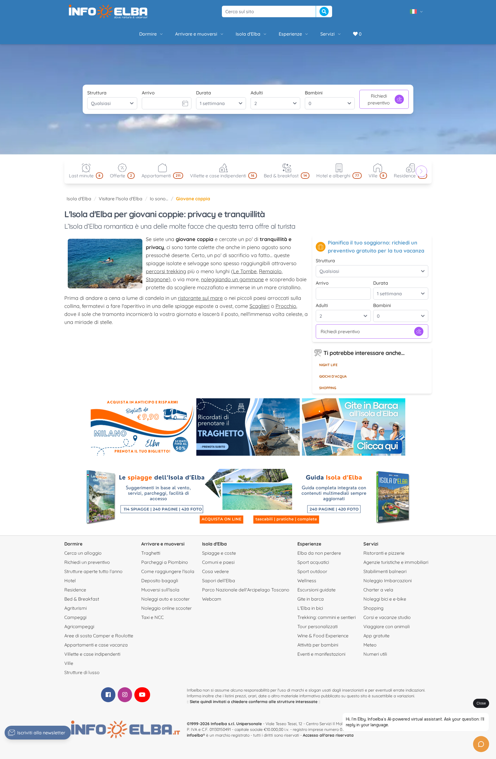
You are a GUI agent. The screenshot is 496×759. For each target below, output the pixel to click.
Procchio (286, 306)
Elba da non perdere (319, 553)
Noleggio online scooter (166, 608)
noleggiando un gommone (232, 279)
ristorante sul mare (200, 298)
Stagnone (157, 279)
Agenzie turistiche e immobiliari (395, 562)
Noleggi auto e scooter (165, 599)
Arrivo (148, 93)
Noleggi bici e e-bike (384, 599)
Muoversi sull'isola (160, 590)
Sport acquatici (313, 562)
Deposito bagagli (159, 580)
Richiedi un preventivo (87, 562)
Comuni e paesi (218, 562)
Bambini (314, 93)
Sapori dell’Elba (218, 580)
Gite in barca (310, 599)
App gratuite (376, 635)
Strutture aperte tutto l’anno (93, 571)
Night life (328, 365)
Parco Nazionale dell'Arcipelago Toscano (245, 590)
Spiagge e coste (219, 553)
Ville (68, 663)
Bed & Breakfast (81, 599)
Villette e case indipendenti (92, 654)
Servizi (327, 34)
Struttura (96, 93)
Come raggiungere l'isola (167, 571)
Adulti (257, 93)
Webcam (211, 599)
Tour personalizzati (317, 626)
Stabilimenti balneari (384, 571)
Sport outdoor (312, 571)
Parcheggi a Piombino (164, 562)
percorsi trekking (166, 271)
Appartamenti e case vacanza (96, 645)
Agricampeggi (79, 626)
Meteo (370, 645)
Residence (75, 590)
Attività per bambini (317, 645)
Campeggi (75, 617)
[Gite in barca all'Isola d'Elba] (353, 427)
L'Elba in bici (310, 608)
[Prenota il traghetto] (248, 427)
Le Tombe (245, 271)
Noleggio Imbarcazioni (387, 580)
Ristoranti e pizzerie (383, 553)
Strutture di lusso (82, 672)
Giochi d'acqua (333, 376)
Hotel (70, 580)
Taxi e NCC (152, 617)
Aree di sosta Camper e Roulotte (98, 635)
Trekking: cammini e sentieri (326, 617)
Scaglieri (259, 306)
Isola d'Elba (248, 34)
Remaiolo (270, 271)
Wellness (306, 580)
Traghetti (150, 553)
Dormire (148, 34)
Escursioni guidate (316, 590)
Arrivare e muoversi (196, 34)
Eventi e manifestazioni (321, 654)
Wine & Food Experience (322, 635)
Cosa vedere (215, 571)
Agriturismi (75, 608)
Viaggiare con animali (386, 626)
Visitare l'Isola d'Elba (120, 198)
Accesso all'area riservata (328, 735)
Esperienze (290, 34)
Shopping (327, 388)
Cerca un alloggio (83, 553)
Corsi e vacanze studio (387, 617)
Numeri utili (375, 654)
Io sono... (159, 198)
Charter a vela (378, 590)
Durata (203, 93)
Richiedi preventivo (379, 99)
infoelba (195, 735)
